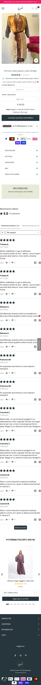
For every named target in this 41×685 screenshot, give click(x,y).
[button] (16, 75)
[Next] (35, 38)
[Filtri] (2, 232)
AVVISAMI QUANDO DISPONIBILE (20, 118)
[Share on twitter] (39, 263)
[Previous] (5, 38)
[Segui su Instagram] (20, 655)
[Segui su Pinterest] (25, 655)
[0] (36, 8)
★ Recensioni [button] (39, 344)
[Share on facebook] (35, 263)
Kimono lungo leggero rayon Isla (20, 581)
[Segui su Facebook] (15, 655)
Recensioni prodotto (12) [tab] (10, 226)
